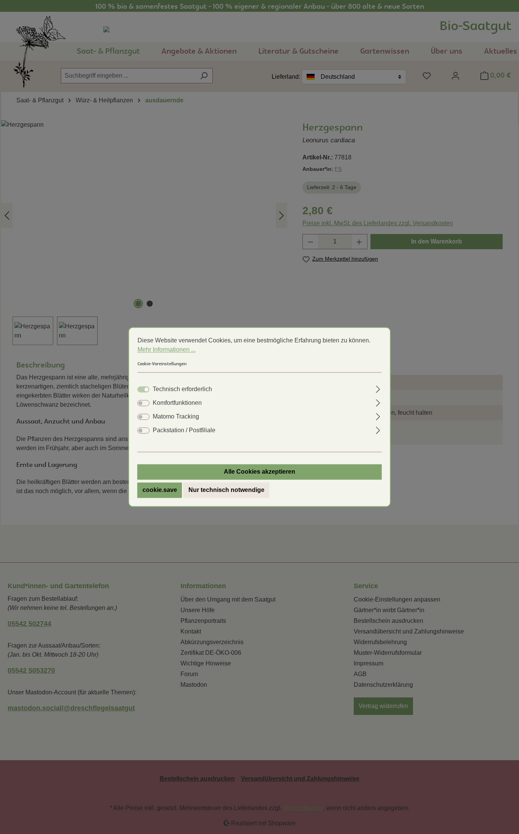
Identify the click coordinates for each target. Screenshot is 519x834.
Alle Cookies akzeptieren (259, 472)
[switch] (144, 403)
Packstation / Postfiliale (184, 430)
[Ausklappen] (377, 388)
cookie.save (159, 490)
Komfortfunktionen (177, 403)
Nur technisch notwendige (226, 490)
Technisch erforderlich (182, 389)
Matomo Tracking (176, 417)
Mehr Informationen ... (167, 349)
